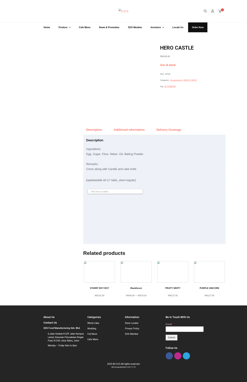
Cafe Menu (84, 27)
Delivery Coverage (168, 129)
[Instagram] (177, 355)
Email (169, 324)
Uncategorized (176, 80)
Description (94, 129)
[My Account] (212, 11)
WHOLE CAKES (190, 80)
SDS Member (135, 27)
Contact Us (50, 322)
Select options (136, 300)
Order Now (198, 27)
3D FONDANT (170, 86)
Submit (171, 337)
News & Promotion (109, 27)
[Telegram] (186, 355)
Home (47, 27)
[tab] (96, 130)
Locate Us (177, 27)
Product (63, 27)
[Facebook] (169, 355)
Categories (94, 317)
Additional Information (129, 129)
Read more (99, 300)
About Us (49, 317)
